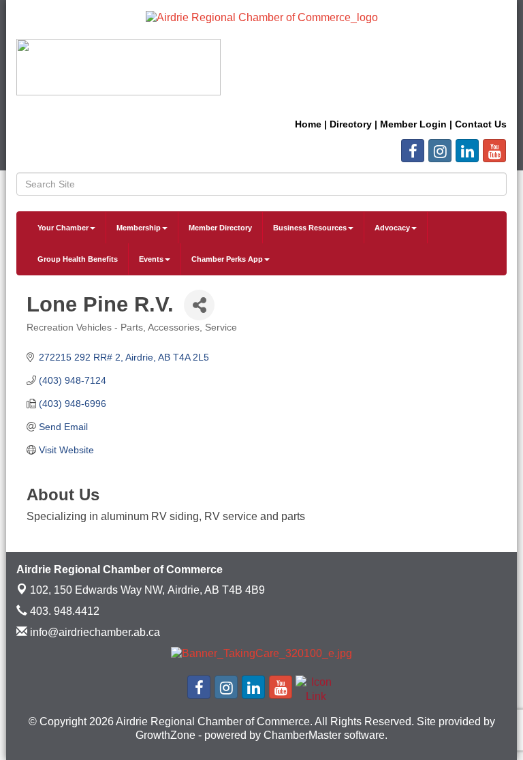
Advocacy (392, 228)
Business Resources (310, 228)
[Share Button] (199, 305)
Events (151, 259)
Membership (138, 228)
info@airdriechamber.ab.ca (93, 632)
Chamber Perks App (227, 259)
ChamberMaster (302, 735)
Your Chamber (63, 228)
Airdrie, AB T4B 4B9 (147, 590)
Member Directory (220, 228)
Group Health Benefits (77, 259)
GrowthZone (165, 735)
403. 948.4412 (63, 611)
